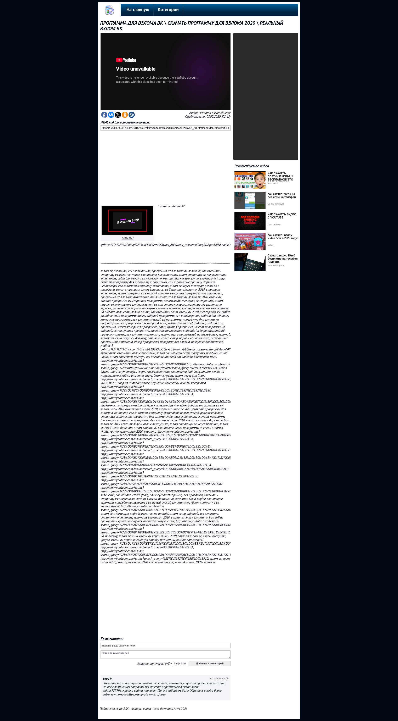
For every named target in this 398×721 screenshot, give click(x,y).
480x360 (127, 238)
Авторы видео (141, 709)
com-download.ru (164, 709)
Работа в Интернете (215, 113)
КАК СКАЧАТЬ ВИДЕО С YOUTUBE (282, 216)
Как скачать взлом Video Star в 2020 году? (283, 236)
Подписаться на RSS (114, 709)
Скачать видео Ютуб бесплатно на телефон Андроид (283, 258)
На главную (137, 10)
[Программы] (127, 234)
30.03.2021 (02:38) (219, 678)
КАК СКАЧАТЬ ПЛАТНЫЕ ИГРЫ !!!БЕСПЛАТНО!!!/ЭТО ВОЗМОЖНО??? (280, 178)
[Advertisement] (166, 167)
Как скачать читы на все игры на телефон (282, 195)
